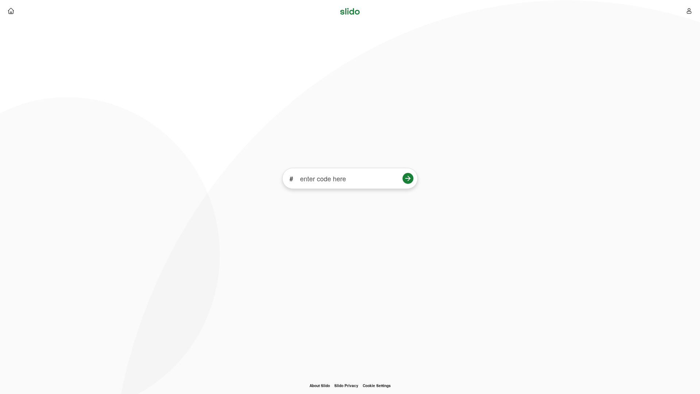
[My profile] (689, 11)
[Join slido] (407, 178)
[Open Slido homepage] (11, 11)
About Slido (320, 385)
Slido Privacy (346, 385)
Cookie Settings (377, 385)
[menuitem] (319, 386)
